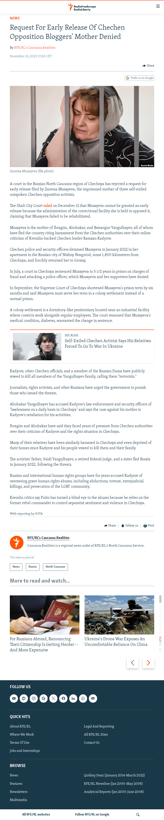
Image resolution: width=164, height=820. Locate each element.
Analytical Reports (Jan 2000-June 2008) (114, 792)
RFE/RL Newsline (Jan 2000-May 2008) (113, 783)
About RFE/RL (20, 726)
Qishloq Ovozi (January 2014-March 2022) (114, 775)
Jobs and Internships (25, 751)
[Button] (148, 66)
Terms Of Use (19, 743)
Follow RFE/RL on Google (92, 814)
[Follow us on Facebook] (63, 698)
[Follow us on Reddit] (24, 698)
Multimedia (18, 800)
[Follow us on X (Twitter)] (53, 698)
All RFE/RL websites (36, 814)
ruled (47, 206)
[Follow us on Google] (44, 698)
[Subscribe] (93, 698)
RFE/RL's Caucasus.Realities (35, 48)
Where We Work (22, 734)
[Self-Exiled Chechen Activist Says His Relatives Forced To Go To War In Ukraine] (37, 346)
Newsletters (19, 792)
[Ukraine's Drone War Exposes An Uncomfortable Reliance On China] (119, 615)
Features (16, 783)
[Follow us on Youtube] (14, 698)
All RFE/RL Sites (96, 734)
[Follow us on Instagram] (34, 698)
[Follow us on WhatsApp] (83, 698)
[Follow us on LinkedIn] (73, 698)
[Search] (138, 814)
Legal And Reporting (99, 726)
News (15, 19)
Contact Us (92, 743)
